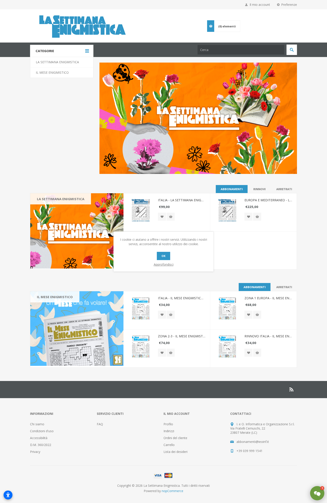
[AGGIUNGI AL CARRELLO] (171, 217)
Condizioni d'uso (42, 431)
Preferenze (289, 4)
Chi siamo (37, 424)
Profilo (168, 424)
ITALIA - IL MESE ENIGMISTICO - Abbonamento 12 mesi (182, 298)
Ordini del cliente (175, 438)
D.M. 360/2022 (40, 445)
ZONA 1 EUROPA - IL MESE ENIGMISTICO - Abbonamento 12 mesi (268, 298)
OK (163, 256)
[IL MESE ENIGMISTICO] (76, 329)
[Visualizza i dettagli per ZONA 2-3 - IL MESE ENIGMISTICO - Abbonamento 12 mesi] (140, 346)
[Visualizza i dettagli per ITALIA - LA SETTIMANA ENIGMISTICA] (140, 210)
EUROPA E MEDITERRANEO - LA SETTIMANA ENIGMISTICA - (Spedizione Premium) (268, 200)
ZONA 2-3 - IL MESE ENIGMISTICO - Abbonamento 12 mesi (182, 336)
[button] (317, 493)
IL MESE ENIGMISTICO (55, 297)
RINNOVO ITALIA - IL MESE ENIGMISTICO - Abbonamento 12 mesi (268, 336)
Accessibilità (38, 438)
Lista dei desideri (176, 452)
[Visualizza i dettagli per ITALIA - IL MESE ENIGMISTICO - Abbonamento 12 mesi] (140, 308)
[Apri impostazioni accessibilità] (8, 495)
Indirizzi (169, 431)
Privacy (35, 452)
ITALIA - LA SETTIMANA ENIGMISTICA (182, 200)
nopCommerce (172, 491)
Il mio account (260, 4)
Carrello (169, 445)
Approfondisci (164, 264)
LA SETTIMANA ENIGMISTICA (60, 199)
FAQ (100, 424)
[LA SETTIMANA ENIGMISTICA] (76, 231)
